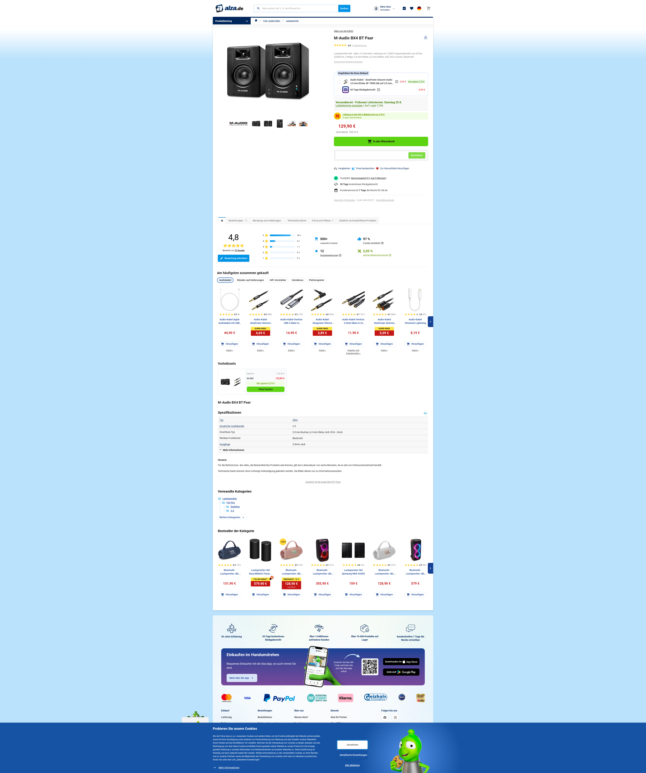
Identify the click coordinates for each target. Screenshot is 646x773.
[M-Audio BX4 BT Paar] (225, 381)
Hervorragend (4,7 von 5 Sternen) (368, 178)
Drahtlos (235, 506)
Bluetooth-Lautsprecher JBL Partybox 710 (415, 572)
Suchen (344, 8)
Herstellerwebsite (385, 200)
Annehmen (352, 744)
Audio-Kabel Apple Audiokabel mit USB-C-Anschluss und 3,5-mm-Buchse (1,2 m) (229, 321)
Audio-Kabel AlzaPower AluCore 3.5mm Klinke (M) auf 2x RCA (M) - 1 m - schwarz (384, 321)
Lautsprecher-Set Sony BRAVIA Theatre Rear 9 (260, 572)
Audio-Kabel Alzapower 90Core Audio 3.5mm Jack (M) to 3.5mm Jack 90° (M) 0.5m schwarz (322, 321)
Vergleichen (344, 168)
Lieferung (226, 717)
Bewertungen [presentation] (238, 220)
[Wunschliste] (412, 8)
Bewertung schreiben (236, 258)
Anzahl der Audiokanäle (232, 426)
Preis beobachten (365, 168)
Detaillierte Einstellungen (353, 755)
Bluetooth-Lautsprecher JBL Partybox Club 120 (322, 572)
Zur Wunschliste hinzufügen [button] (394, 168)
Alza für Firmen (339, 717)
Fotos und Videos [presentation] (323, 220)
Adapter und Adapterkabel (353, 352)
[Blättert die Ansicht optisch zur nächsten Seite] (430, 321)
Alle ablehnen (352, 765)
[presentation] (222, 220)
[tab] (222, 220)
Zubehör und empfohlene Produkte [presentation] (357, 220)
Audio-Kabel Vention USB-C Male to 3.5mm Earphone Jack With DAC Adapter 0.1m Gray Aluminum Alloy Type (291, 321)
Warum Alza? (301, 717)
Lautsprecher (292, 21)
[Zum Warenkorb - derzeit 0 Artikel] (428, 8)
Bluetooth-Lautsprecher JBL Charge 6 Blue (229, 572)
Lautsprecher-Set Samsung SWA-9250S (353, 572)
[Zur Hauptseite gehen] (229, 8)
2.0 (232, 510)
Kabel (229, 350)
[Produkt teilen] (425, 37)
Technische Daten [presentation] (297, 220)
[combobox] (296, 8)
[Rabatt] (283, 541)
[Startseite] (256, 21)
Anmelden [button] (385, 10)
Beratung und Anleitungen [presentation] (267, 220)
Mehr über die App (239, 678)
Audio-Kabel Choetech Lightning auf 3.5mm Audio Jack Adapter (415, 321)
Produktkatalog (223, 21)
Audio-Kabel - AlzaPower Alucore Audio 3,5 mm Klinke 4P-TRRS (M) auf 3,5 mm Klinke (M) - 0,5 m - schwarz (371, 81)
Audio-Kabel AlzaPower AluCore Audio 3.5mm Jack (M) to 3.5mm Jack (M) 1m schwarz (260, 321)
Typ (221, 420)
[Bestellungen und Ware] (404, 8)
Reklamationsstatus (268, 723)
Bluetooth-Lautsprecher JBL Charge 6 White (384, 572)
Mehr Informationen (229, 767)
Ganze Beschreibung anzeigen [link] (348, 62)
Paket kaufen (266, 389)
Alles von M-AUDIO (343, 31)
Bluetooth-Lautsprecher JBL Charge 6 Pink (291, 572)
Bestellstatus (265, 717)
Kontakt (298, 723)
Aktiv (295, 420)
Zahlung (225, 723)
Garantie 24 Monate (344, 200)
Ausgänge (225, 444)
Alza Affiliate (337, 723)
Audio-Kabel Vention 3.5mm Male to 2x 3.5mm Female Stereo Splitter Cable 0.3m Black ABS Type (353, 321)
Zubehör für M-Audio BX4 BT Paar (323, 482)
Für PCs (231, 502)
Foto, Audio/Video (271, 21)
